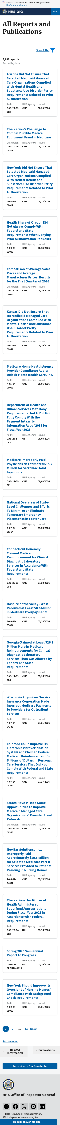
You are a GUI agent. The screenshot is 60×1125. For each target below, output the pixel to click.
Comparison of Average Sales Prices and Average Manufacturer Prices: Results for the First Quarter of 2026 (29, 275)
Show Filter (42, 50)
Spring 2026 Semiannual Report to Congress (25, 953)
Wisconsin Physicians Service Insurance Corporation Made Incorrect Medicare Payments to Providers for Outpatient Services (29, 705)
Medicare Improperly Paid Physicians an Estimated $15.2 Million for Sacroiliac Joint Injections (29, 466)
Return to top (10, 1041)
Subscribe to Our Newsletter (30, 1066)
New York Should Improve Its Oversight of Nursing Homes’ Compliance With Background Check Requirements (29, 991)
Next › (33, 1028)
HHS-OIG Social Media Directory (23, 1114)
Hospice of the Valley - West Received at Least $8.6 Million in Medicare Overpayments (29, 608)
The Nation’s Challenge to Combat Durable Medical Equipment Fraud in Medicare (29, 133)
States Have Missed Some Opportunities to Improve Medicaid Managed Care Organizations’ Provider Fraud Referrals (29, 811)
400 (26, 1028)
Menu (55, 11)
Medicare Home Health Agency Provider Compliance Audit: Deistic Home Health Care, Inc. (30, 370)
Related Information (15, 1051)
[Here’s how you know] (30, 4)
